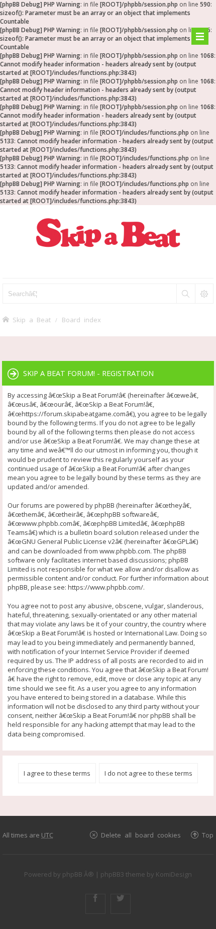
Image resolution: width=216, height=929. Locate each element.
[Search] (185, 293)
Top (207, 834)
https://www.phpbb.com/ (105, 587)
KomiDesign (174, 874)
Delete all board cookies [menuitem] (141, 834)
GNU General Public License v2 (68, 541)
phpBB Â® (78, 874)
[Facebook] (95, 904)
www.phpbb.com (124, 550)
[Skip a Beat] (108, 232)
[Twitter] (121, 904)
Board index (81, 319)
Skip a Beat (32, 319)
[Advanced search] (204, 293)
